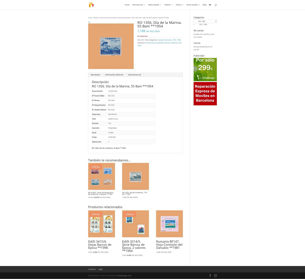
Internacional (137, 5)
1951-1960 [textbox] (200, 24)
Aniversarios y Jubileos (155, 43)
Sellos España (153, 5)
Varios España (192, 5)
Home (127, 5)
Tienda (95, 18)
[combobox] (200, 24)
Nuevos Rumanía (124, 18)
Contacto (92, 269)
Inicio (90, 18)
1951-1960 (134, 18)
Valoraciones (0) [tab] (134, 75)
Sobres (178, 5)
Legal (100, 269)
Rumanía (113, 18)
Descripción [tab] (95, 75)
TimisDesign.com (124, 275)
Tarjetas (167, 5)
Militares (174, 43)
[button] (89, 22)
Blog (204, 5)
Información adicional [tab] (114, 75)
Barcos (167, 43)
